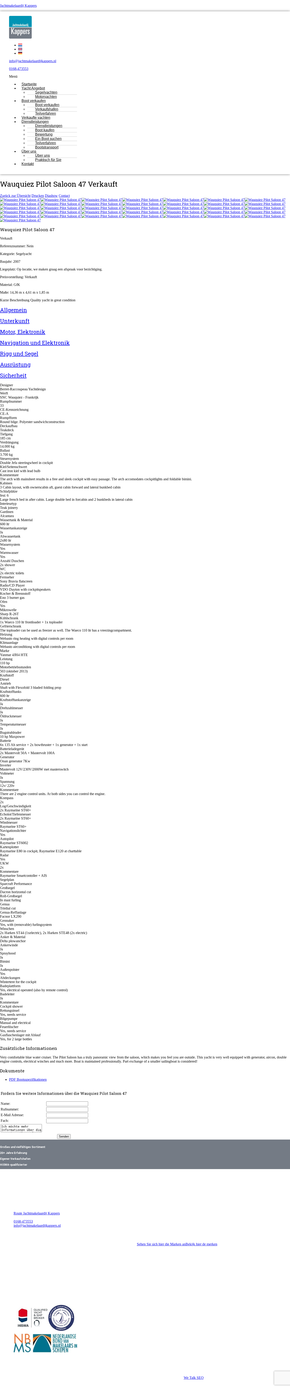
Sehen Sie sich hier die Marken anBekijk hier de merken (177, 1244)
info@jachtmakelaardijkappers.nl (32, 61)
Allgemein (13, 310)
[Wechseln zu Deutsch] (20, 53)
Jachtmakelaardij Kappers (18, 5)
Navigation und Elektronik (35, 342)
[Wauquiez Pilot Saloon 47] (20, 200)
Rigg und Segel (19, 353)
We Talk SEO (194, 1378)
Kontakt (28, 164)
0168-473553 (18, 69)
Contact (64, 196)
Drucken (37, 196)
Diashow (51, 196)
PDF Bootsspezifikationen (28, 1079)
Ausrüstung (15, 364)
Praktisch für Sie (48, 160)
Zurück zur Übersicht (15, 196)
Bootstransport (46, 147)
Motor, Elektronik (22, 331)
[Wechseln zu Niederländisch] (20, 45)
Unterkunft (14, 321)
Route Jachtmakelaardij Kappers (37, 1213)
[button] (131, 76)
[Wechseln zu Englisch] (20, 49)
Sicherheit (13, 375)
